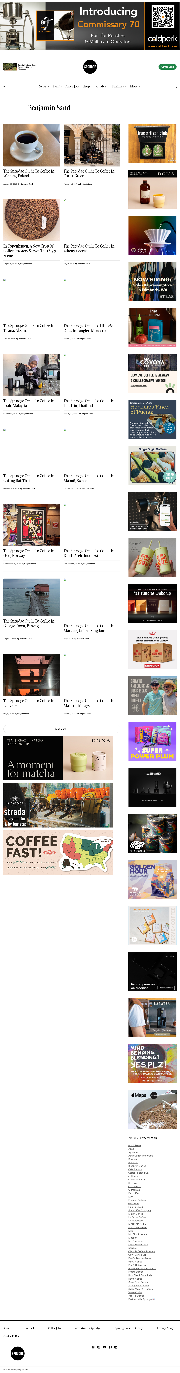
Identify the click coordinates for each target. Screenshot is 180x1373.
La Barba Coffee (137, 1217)
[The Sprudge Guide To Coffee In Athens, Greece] (92, 220)
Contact (29, 1328)
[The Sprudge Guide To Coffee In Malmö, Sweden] (92, 450)
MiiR (130, 1230)
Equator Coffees (137, 1200)
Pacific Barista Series (139, 1258)
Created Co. (134, 1186)
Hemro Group (136, 1207)
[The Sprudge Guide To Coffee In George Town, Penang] (31, 597)
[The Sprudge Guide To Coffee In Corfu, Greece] (92, 145)
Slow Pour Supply (138, 1282)
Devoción (133, 1193)
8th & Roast (134, 1145)
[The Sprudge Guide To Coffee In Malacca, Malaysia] (92, 675)
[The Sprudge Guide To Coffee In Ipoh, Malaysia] (31, 375)
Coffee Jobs (54, 1328)
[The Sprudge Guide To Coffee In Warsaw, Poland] (31, 145)
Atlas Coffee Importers (140, 1155)
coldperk (133, 1176)
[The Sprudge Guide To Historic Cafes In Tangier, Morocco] (92, 300)
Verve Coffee (135, 1292)
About (7, 1328)
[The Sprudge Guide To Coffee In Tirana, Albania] (31, 300)
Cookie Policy (11, 1336)
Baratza (132, 1159)
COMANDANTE (136, 1179)
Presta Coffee (135, 1271)
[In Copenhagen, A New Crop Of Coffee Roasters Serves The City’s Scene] (31, 220)
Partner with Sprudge (140, 1299)
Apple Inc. (133, 1152)
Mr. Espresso (135, 1241)
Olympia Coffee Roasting (141, 1251)
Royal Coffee (135, 1278)
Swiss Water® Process (140, 1289)
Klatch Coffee (135, 1213)
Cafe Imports (135, 1169)
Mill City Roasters (137, 1234)
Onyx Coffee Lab (137, 1254)
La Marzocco (135, 1220)
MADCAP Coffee (137, 1224)
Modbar (132, 1237)
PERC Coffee (135, 1261)
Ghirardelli (133, 1203)
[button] (4, 86)
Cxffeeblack (134, 1189)
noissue (132, 1248)
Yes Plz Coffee (136, 1295)
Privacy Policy (165, 1328)
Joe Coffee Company (139, 1210)
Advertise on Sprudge (88, 1328)
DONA (131, 1196)
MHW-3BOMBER (137, 1227)
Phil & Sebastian (137, 1265)
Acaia (131, 1148)
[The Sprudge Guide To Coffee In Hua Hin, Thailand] (92, 375)
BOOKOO (133, 1162)
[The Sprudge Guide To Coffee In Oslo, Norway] (31, 525)
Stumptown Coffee (138, 1285)
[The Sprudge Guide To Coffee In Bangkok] (31, 675)
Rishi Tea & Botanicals (140, 1275)
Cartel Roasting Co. (138, 1172)
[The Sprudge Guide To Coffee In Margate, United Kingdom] (92, 600)
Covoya (132, 1183)
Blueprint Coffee (137, 1165)
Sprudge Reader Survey (129, 1328)
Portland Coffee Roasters (142, 1268)
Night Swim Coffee (138, 1244)
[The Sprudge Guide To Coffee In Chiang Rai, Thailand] (31, 450)
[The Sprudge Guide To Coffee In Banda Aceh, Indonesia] (92, 525)
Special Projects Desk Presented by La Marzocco (27, 67)
